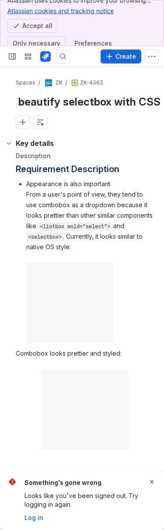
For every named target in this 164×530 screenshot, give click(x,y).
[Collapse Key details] (8, 143)
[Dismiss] (152, 482)
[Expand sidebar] (12, 56)
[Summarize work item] (40, 122)
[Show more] (152, 56)
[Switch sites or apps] (28, 56)
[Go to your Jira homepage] (45, 56)
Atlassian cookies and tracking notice (60, 10)
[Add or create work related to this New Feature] (23, 122)
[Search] (63, 56)
